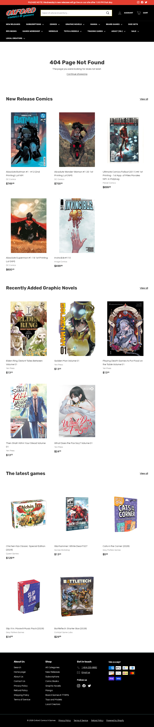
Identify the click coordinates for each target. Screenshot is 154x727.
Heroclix (53, 31)
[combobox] (76, 13)
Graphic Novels (74, 24)
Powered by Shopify (115, 720)
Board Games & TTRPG (57, 695)
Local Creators (14, 38)
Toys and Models (53, 699)
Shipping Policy (21, 695)
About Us (18, 677)
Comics (53, 24)
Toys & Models (71, 31)
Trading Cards (95, 31)
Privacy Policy (21, 686)
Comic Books (52, 681)
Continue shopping (77, 74)
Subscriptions (34, 24)
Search (17, 667)
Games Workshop (31, 31)
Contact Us (19, 681)
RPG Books (11, 31)
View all (144, 99)
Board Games (113, 24)
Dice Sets (133, 24)
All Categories (52, 667)
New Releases (13, 24)
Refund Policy (21, 690)
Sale (134, 31)
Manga (94, 24)
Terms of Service (22, 699)
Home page (20, 672)
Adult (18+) (117, 31)
